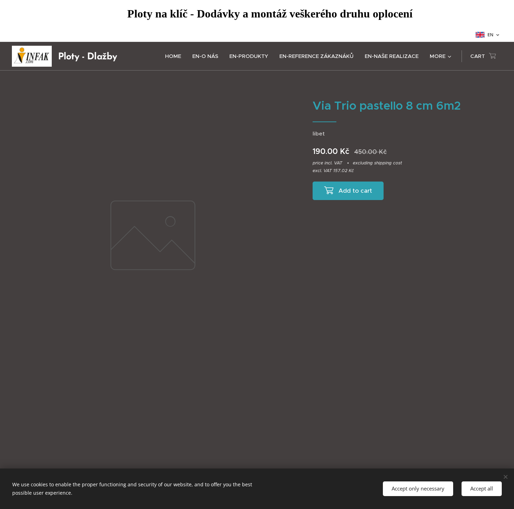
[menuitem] (175, 56)
